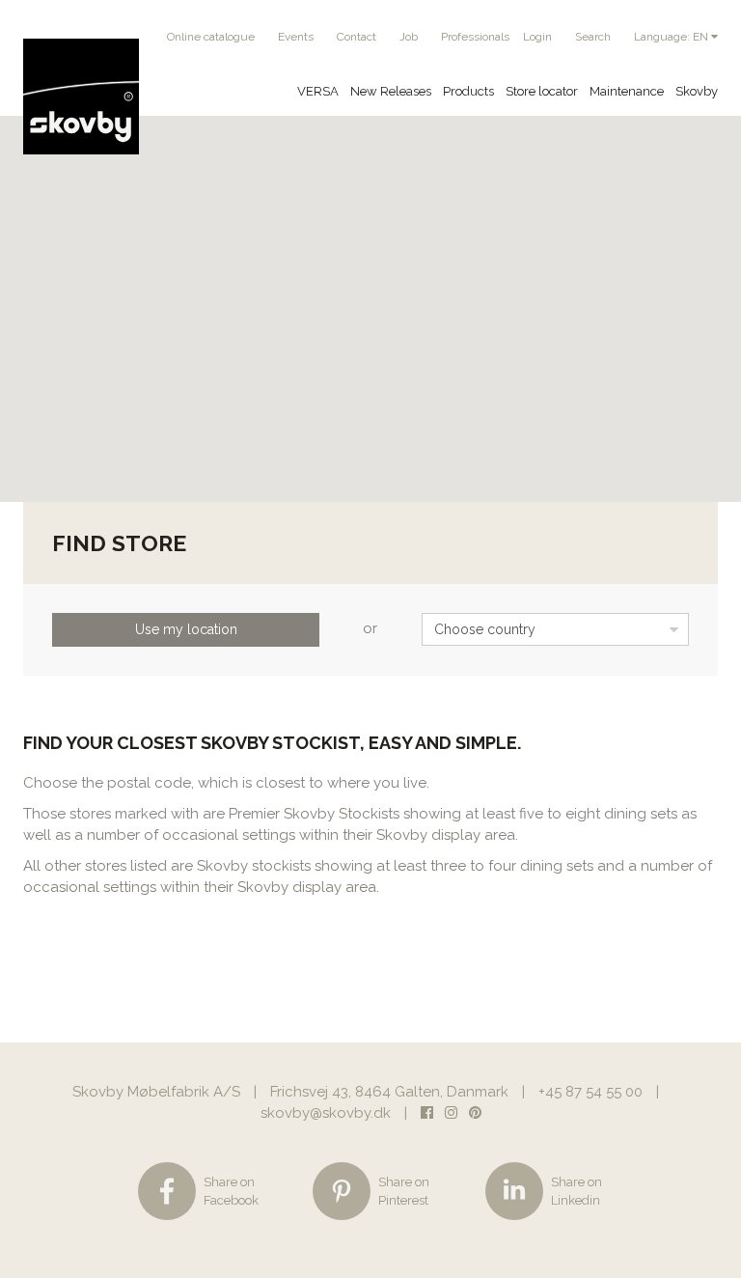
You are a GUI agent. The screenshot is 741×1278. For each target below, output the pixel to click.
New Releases (390, 91)
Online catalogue (211, 36)
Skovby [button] (696, 91)
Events (296, 36)
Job (408, 36)
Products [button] (468, 91)
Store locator (542, 91)
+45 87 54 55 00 (590, 1091)
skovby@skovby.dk (326, 1113)
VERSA (318, 91)
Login (537, 36)
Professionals (475, 36)
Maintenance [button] (627, 91)
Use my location (186, 629)
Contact (356, 36)
